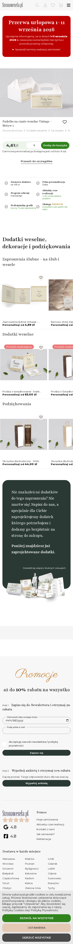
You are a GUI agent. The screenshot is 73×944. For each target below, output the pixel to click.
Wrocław (7, 863)
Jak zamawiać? (45, 834)
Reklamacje (43, 838)
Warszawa (8, 858)
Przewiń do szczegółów (36, 161)
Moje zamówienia (47, 819)
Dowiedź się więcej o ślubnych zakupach (44, 568)
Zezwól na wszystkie (37, 918)
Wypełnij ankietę (36, 783)
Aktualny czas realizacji (50, 824)
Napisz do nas (43, 504)
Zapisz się (36, 752)
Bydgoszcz (32, 868)
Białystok (8, 873)
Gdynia (52, 873)
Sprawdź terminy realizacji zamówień (37, 49)
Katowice (31, 873)
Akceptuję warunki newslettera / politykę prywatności (33, 743)
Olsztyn (6, 888)
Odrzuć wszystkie (36, 937)
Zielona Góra (33, 888)
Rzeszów (53, 883)
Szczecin (7, 868)
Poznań (29, 863)
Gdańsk (52, 863)
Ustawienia (36, 927)
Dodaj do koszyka (55, 145)
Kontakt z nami (45, 829)
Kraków (29, 858)
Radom (29, 878)
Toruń (5, 883)
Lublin (51, 868)
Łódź (51, 858)
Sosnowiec (54, 878)
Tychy (51, 888)
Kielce (29, 883)
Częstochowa (10, 878)
